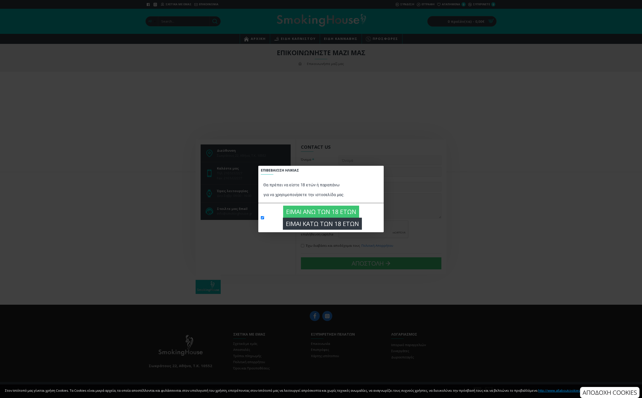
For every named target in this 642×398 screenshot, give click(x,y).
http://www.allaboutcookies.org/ (562, 390)
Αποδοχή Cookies (610, 392)
